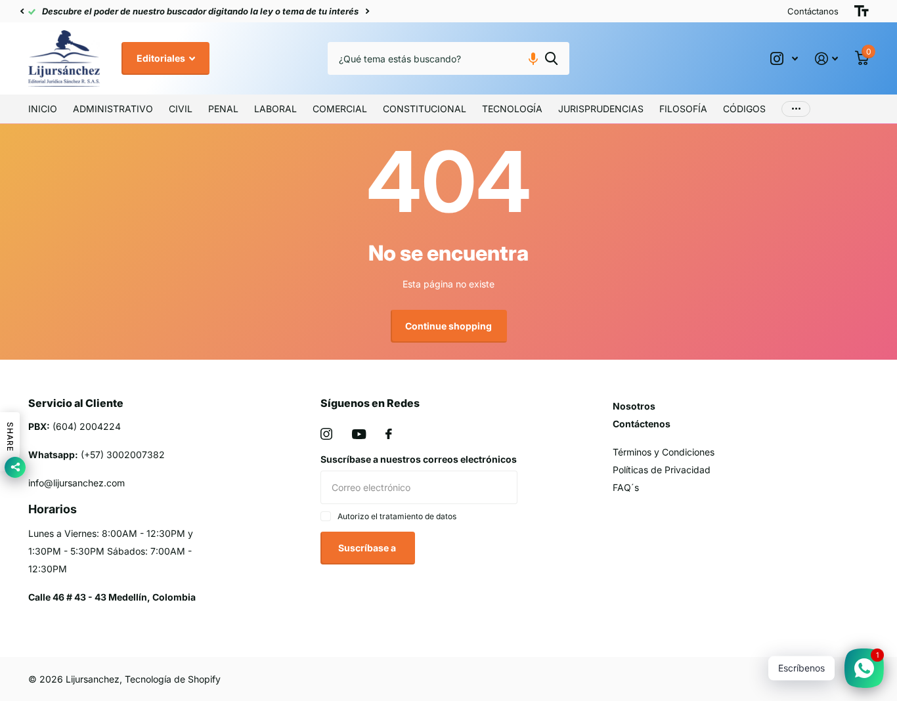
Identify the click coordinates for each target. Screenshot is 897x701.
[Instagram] (326, 434)
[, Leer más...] (784, 59)
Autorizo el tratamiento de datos (397, 516)
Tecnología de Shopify (173, 679)
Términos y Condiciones (663, 451)
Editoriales (162, 58)
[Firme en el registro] (826, 59)
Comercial (340, 108)
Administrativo (113, 108)
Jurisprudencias (601, 108)
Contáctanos (813, 11)
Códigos (744, 108)
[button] (21, 11)
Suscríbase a (368, 547)
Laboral (275, 108)
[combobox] (448, 58)
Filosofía (683, 108)
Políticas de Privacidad (662, 469)
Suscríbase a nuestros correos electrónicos (418, 459)
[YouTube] (359, 434)
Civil (180, 108)
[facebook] (388, 434)
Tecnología (512, 108)
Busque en (551, 58)
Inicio (42, 108)
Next (533, 11)
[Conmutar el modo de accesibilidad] (861, 11)
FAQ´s (626, 487)
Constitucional (424, 108)
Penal (223, 108)
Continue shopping (448, 325)
